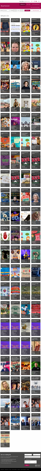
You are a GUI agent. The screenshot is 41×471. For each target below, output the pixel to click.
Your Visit (28, 4)
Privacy (10, 469)
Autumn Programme (23, 469)
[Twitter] (33, 1)
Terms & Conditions (14, 469)
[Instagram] (34, 1)
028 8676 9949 (27, 1)
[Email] (36, 1)
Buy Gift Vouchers (36, 10)
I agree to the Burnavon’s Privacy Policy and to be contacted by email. (33, 459)
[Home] (5, 5)
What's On (22, 4)
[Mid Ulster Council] (37, 465)
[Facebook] (31, 1)
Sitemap (28, 469)
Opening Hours (7, 469)
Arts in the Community (35, 7)
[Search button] (39, 1)
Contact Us (18, 469)
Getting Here (2, 469)
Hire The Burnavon (35, 4)
